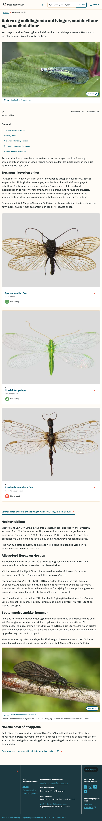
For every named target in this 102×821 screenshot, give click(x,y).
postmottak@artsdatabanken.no (53, 804)
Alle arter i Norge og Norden (16, 141)
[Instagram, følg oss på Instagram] (90, 787)
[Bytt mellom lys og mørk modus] (43, 4)
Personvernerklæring (11, 817)
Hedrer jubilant (10, 135)
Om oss (26, 786)
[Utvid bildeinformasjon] (6, 100)
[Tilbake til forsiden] (14, 4)
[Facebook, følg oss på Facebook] (85, 787)
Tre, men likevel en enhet (14, 130)
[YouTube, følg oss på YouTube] (85, 791)
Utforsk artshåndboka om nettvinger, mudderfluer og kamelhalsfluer (36, 511)
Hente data (49, 817)
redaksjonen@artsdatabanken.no (54, 783)
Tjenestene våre (29, 790)
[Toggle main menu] (94, 5)
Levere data (61, 817)
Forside (6, 12)
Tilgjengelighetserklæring (32, 817)
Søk (83, 5)
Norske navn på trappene (15, 151)
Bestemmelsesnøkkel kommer (17, 146)
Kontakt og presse (30, 794)
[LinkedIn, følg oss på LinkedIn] (95, 787)
